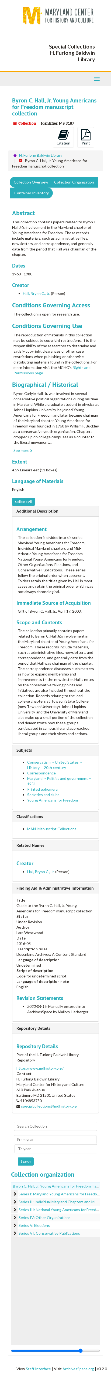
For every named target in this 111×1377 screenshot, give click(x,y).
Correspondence (41, 773)
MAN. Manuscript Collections (52, 828)
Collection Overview (31, 182)
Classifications (29, 816)
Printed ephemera (42, 789)
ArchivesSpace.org (78, 1368)
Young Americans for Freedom (52, 800)
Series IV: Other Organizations (45, 1217)
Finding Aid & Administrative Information (55, 888)
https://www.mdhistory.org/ (40, 1068)
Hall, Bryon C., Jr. (36, 293)
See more (21, 450)
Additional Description (37, 511)
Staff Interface (38, 1368)
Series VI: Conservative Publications (49, 1233)
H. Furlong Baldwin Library (40, 155)
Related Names (30, 845)
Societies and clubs (43, 794)
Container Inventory (31, 193)
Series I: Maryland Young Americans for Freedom (59, 1194)
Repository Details (33, 1028)
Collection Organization (74, 182)
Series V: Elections (34, 1225)
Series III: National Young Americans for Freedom (60, 1209)
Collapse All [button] (23, 502)
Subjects (24, 750)
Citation (63, 143)
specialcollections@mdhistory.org (49, 1106)
